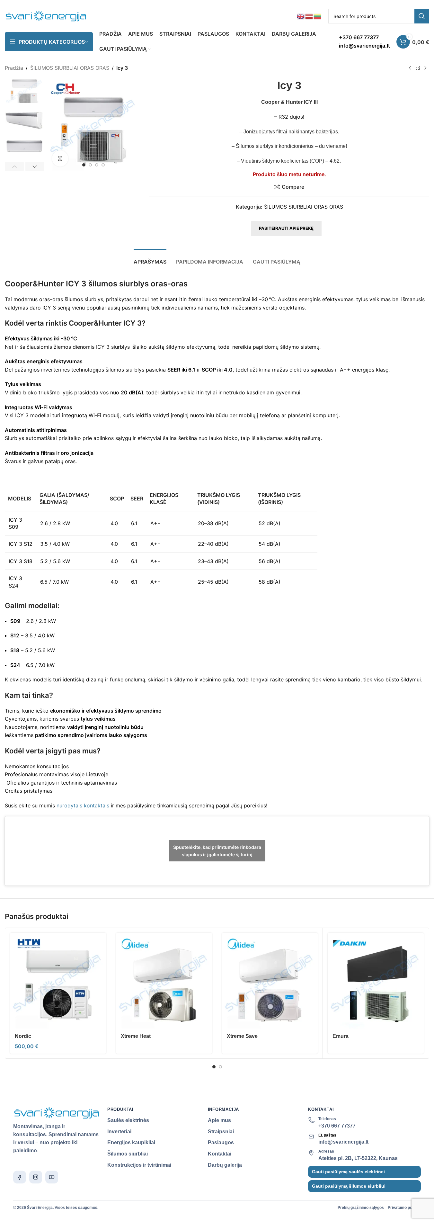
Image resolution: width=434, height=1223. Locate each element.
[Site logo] (46, 15)
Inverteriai (119, 1131)
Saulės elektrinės (128, 1120)
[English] (301, 16)
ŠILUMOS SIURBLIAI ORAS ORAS (69, 68)
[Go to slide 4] (103, 164)
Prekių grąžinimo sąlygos (361, 1207)
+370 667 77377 (337, 1126)
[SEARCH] (421, 16)
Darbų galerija (225, 1165)
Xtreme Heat (136, 1036)
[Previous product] (410, 68)
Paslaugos (221, 1142)
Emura (340, 1036)
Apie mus (219, 1120)
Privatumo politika (404, 1207)
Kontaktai (219, 1153)
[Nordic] (58, 981)
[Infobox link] (364, 41)
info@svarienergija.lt (343, 1142)
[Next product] (425, 68)
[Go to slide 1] (83, 164)
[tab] (150, 258)
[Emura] (376, 981)
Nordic (23, 1036)
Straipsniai (221, 1131)
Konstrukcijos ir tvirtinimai (139, 1165)
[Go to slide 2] (90, 164)
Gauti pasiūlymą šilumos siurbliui (348, 1186)
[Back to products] (417, 68)
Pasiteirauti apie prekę (286, 228)
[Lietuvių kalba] (318, 16)
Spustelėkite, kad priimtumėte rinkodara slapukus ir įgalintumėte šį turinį (217, 850)
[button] (14, 166)
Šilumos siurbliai (127, 1153)
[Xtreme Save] (270, 981)
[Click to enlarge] (60, 158)
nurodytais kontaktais (83, 805)
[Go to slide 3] (96, 164)
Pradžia (14, 68)
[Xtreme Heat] (164, 981)
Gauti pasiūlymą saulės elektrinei (348, 1171)
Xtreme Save (242, 1036)
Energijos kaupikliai (131, 1142)
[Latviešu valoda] (309, 16)
